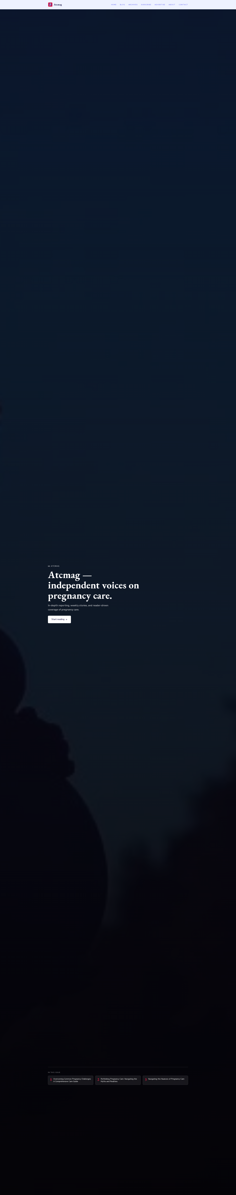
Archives (133, 5)
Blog (122, 5)
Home (114, 5)
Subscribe (146, 5)
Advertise (160, 5)
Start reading (58, 619)
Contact (183, 5)
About (172, 5)
